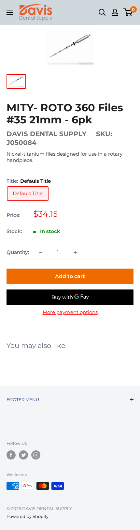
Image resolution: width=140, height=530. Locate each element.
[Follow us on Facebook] (11, 455)
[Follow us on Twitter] (23, 455)
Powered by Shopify (28, 516)
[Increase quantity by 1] (75, 252)
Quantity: (18, 252)
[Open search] (102, 12)
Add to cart (70, 276)
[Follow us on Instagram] (35, 455)
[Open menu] (10, 12)
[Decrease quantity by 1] (40, 252)
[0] (128, 12)
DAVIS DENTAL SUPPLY (47, 134)
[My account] (115, 12)
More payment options (70, 312)
